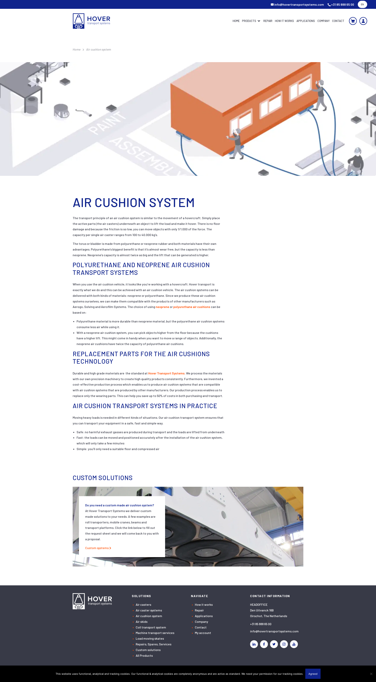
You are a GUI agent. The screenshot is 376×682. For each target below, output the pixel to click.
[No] (371, 674)
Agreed (312, 673)
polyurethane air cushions (191, 307)
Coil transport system (151, 627)
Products (249, 21)
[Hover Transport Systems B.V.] (91, 21)
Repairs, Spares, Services (153, 644)
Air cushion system (149, 616)
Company (323, 21)
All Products (144, 655)
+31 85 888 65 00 (260, 624)
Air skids (141, 621)
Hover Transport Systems (166, 373)
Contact (338, 21)
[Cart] (353, 20)
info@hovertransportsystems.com (274, 631)
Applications (305, 21)
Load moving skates (150, 638)
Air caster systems (149, 610)
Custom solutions (148, 650)
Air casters (143, 604)
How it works (284, 21)
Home (236, 21)
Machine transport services (155, 633)
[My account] (363, 20)
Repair (267, 21)
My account (203, 633)
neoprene (162, 307)
